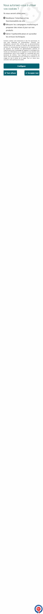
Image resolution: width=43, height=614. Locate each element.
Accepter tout (32, 73)
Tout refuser (11, 73)
